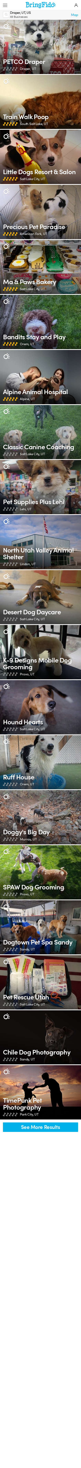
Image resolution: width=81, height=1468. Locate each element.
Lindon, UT (27, 564)
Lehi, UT (25, 509)
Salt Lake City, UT (32, 179)
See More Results (40, 1127)
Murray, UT (28, 839)
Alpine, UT (27, 399)
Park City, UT (29, 1114)
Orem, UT (27, 344)
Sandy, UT (27, 949)
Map (74, 15)
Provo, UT (27, 674)
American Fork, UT (33, 234)
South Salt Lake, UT (34, 124)
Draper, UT (28, 69)
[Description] (6, 26)
